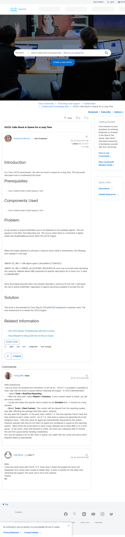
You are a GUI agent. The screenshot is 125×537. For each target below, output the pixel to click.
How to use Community (104, 155)
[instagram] (102, 514)
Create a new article (62, 62)
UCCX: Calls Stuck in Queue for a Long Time (28, 127)
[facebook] (66, 514)
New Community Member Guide (106, 163)
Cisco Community (46, 104)
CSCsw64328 (49, 308)
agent (11, 347)
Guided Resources (107, 194)
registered (61, 308)
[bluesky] (111, 513)
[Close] (68, 525)
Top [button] (6, 504)
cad (18, 347)
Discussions (104, 188)
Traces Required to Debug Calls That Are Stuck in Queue (30, 336)
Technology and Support (69, 104)
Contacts (18, 512)
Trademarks (98, 522)
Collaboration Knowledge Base (55, 107)
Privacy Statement (11, 532)
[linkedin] (84, 514)
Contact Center (12, 342)
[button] (8, 356)
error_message (46, 347)
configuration (33, 347)
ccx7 (24, 347)
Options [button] (118, 112)
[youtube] (93, 514)
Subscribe (106, 112)
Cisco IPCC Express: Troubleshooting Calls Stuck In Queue (31, 331)
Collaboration (90, 104)
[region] (36, 529)
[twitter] (75, 514)
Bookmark (93, 112)
